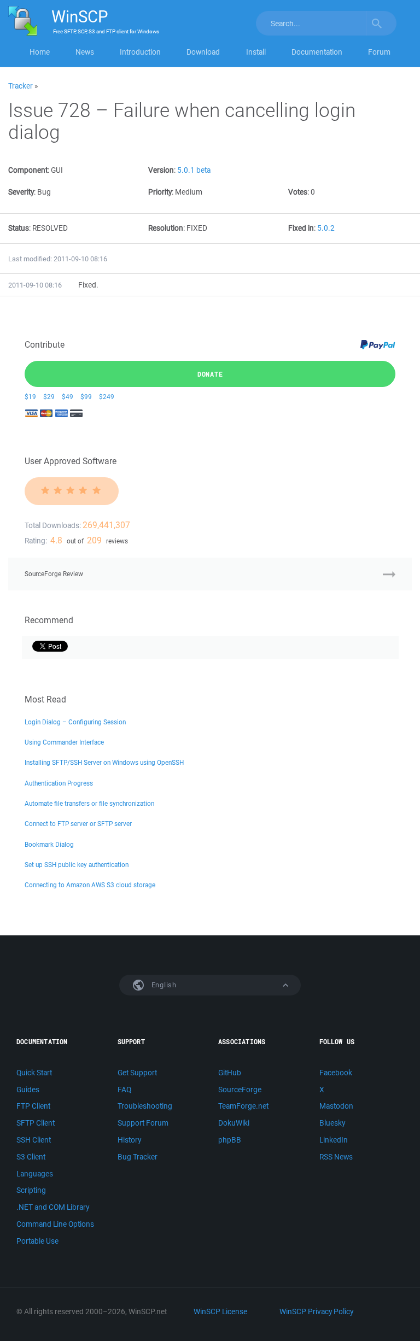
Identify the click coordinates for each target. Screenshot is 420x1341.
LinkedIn (333, 1140)
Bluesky (332, 1123)
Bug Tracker (138, 1157)
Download (203, 52)
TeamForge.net (243, 1106)
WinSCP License (220, 1311)
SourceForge (239, 1089)
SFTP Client (35, 1123)
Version (161, 170)
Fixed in (301, 228)
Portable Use (37, 1241)
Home (40, 52)
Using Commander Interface (64, 742)
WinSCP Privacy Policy (316, 1311)
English (163, 984)
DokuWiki (233, 1123)
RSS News (336, 1157)
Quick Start (34, 1073)
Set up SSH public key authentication (77, 864)
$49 (67, 397)
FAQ (124, 1089)
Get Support (137, 1073)
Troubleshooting (145, 1106)
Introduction (140, 52)
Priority (160, 192)
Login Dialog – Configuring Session (75, 722)
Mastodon (336, 1106)
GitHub (229, 1073)
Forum (379, 52)
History (129, 1140)
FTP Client (33, 1106)
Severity (21, 192)
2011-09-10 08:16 (35, 285)
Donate (210, 374)
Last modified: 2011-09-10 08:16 (57, 258)
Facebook (335, 1073)
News (84, 52)
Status (18, 228)
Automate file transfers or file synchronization (89, 803)
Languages (34, 1174)
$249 (106, 397)
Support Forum (143, 1123)
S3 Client (30, 1157)
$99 (86, 397)
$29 (49, 397)
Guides (27, 1089)
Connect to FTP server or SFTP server (78, 823)
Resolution (165, 228)
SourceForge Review (54, 574)
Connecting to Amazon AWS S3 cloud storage (90, 885)
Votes (297, 192)
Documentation (316, 52)
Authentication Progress (59, 783)
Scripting (31, 1190)
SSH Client (33, 1140)
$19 (30, 397)
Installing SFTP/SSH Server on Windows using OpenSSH (104, 762)
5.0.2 (326, 228)
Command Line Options (55, 1224)
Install (256, 52)
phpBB (229, 1140)
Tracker (20, 86)
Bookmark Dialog (49, 844)
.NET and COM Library (52, 1207)
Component (28, 170)
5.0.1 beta (194, 170)
